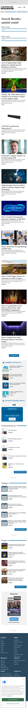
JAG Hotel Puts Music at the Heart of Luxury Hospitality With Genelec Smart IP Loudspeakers (17, 562)
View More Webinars (20, 529)
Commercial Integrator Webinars (7, 675)
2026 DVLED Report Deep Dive (15, 439)
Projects (3, 284)
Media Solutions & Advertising (19, 660)
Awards (2, 647)
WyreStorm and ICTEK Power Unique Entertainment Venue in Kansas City (16, 545)
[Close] (24, 679)
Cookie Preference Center (12, 703)
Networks (16, 650)
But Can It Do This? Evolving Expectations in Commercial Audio (15, 504)
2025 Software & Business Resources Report (16, 464)
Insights (11, 386)
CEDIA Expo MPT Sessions (10, 11)
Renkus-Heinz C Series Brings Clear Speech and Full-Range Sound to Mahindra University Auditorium (16, 579)
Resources (3, 643)
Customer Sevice (17, 675)
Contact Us (16, 673)
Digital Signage (17, 647)
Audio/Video (16, 640)
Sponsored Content (4, 652)
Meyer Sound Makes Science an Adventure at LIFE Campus (13, 277)
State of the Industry (4, 667)
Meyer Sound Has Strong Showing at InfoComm (13, 247)
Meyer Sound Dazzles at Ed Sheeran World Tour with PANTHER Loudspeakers (11, 307)
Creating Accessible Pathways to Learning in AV (16, 392)
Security (15, 652)
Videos (2, 650)
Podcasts (2, 645)
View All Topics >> (17, 656)
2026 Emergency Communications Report (17, 456)
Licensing (16, 662)
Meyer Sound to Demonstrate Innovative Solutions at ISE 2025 (13, 218)
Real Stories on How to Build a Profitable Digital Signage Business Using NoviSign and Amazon (17, 522)
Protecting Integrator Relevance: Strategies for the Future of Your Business (17, 496)
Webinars (10, 507)
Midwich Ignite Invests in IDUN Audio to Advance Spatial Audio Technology (13, 187)
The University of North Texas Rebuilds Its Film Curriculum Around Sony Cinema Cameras (16, 571)
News (3, 104)
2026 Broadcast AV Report (14, 447)
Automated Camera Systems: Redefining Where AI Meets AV (17, 513)
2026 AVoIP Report (12, 430)
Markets (15, 649)
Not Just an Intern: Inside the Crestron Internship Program (15, 375)
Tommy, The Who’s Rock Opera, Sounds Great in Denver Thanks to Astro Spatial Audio (13, 96)
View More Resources (20, 472)
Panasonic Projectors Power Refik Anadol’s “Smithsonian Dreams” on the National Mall (16, 554)
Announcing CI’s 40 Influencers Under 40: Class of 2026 (16, 366)
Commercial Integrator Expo (6, 673)
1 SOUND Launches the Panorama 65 (10, 127)
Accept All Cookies (13, 699)
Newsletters (16, 664)
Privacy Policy (9, 695)
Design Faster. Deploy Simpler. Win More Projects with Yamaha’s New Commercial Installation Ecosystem (17, 488)
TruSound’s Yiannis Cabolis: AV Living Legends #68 (13, 156)
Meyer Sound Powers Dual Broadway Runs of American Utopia (12, 339)
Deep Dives (10, 432)
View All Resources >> (5, 669)
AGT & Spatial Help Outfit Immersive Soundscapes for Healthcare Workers (11, 64)
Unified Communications (18, 654)
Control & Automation (18, 645)
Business (15, 643)
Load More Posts (14, 355)
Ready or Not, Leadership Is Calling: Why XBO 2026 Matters (17, 383)
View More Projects (20, 586)
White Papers (3, 662)
